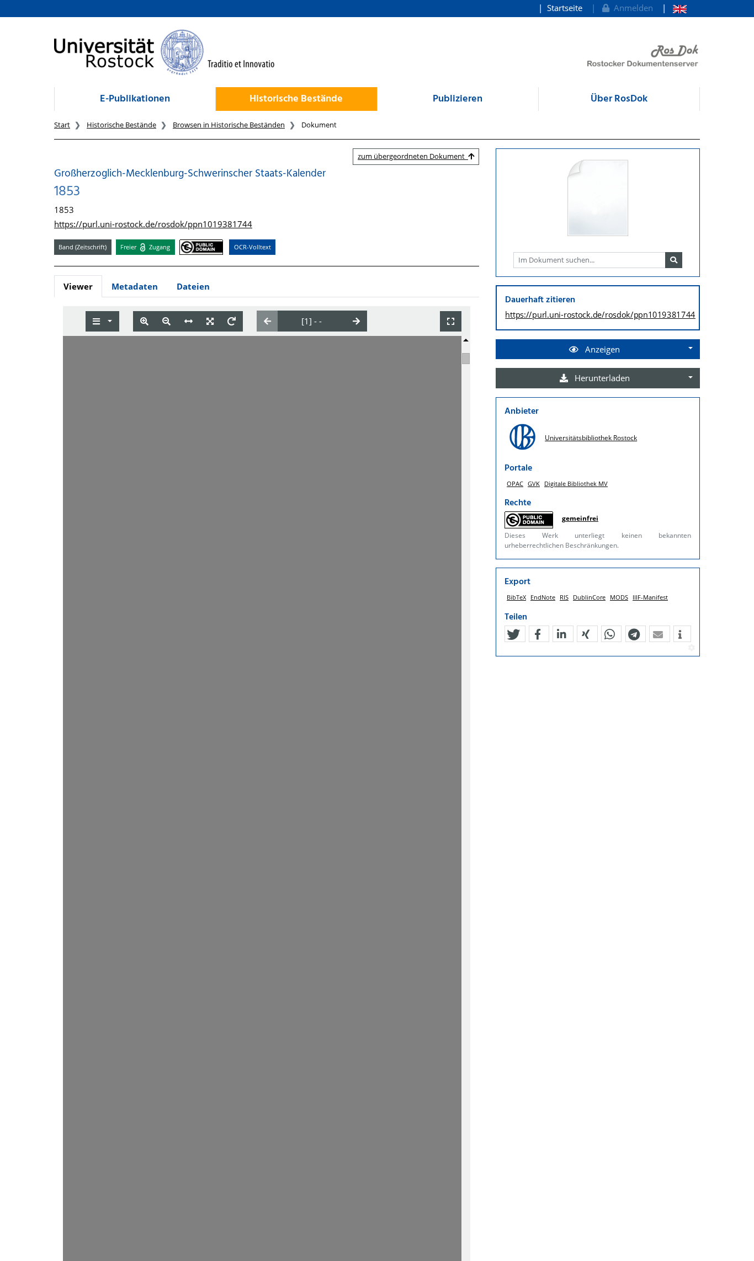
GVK (534, 483)
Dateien (193, 286)
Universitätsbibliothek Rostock (591, 437)
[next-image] (356, 321)
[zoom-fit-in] (210, 321)
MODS (619, 597)
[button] (513, 634)
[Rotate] (231, 321)
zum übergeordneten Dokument (413, 156)
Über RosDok (619, 99)
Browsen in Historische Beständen (229, 125)
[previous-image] (267, 321)
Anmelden (631, 7)
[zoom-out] (166, 321)
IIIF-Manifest (650, 597)
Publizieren (457, 99)
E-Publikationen (135, 99)
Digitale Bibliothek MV (576, 483)
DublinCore (589, 597)
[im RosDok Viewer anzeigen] (597, 198)
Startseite (564, 7)
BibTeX (516, 597)
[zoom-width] (188, 321)
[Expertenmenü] (691, 648)
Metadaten (134, 286)
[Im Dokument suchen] (673, 260)
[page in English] (674, 8)
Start (62, 125)
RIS (564, 597)
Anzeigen (601, 349)
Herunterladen (601, 377)
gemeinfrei (580, 518)
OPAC (515, 483)
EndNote (542, 597)
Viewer (78, 286)
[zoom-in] (144, 321)
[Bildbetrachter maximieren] (450, 321)
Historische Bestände (296, 99)
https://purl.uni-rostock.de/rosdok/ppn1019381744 (153, 223)
